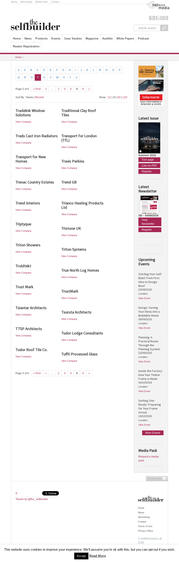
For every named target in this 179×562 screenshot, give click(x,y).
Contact (55, 1)
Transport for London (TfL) (79, 138)
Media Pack (41, 1)
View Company (23, 121)
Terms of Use (145, 526)
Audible (107, 38)
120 (125, 97)
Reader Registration (26, 46)
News (28, 38)
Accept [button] (81, 556)
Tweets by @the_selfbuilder (31, 499)
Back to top (153, 478)
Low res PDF (149, 165)
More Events (152, 432)
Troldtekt (23, 265)
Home (17, 38)
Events (55, 38)
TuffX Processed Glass (79, 353)
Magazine (92, 38)
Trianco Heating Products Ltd (82, 205)
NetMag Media (154, 2)
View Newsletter (148, 221)
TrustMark (69, 291)
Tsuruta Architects (76, 312)
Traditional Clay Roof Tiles (78, 112)
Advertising (26, 1)
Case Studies (73, 38)
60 (119, 97)
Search (164, 28)
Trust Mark (24, 286)
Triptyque (23, 223)
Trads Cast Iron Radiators (36, 135)
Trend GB (69, 182)
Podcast (143, 38)
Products (41, 38)
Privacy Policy (145, 530)
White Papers (125, 38)
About (14, 1)
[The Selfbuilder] (35, 18)
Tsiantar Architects (30, 307)
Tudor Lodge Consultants (82, 333)
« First (37, 89)
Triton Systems (73, 249)
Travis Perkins (72, 161)
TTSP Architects (28, 328)
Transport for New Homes (30, 159)
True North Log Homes (80, 270)
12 (109, 97)
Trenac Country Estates (34, 182)
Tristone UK (71, 228)
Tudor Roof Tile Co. (31, 349)
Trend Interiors (27, 203)
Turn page (148, 159)
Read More (97, 556)
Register (147, 171)
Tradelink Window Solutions (30, 112)
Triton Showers (27, 244)
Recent (39, 97)
